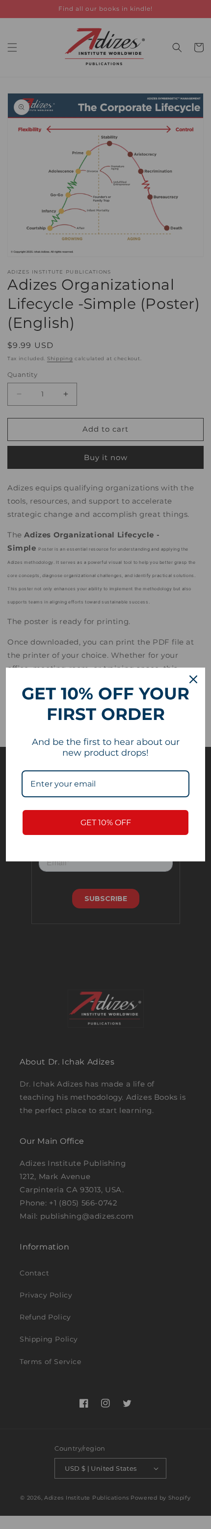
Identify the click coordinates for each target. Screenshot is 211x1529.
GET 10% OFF (105, 822)
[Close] (193, 679)
